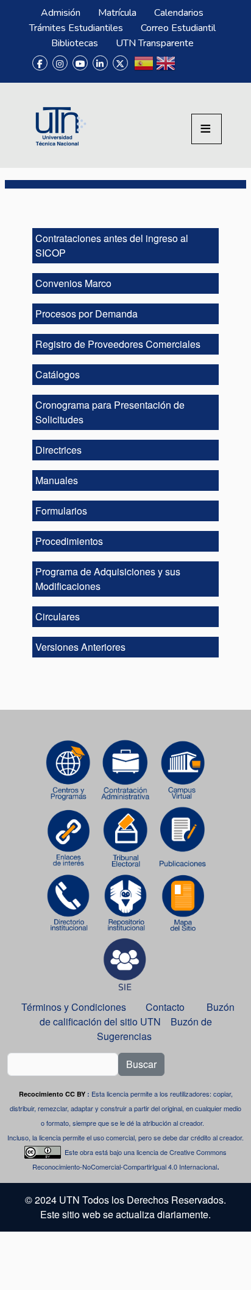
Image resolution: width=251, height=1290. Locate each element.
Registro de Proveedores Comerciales (117, 344)
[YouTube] (80, 63)
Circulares (57, 616)
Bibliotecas (74, 43)
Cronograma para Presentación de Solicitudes (110, 412)
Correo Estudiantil (178, 28)
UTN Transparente (155, 43)
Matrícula (117, 12)
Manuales (56, 480)
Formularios (61, 511)
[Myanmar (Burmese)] (187, 68)
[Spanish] (144, 68)
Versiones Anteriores (80, 647)
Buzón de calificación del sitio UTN (137, 1014)
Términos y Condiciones (73, 1007)
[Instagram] (60, 63)
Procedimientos (69, 541)
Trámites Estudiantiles (76, 28)
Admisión (60, 12)
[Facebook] (40, 63)
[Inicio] (59, 125)
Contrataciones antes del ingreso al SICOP (111, 245)
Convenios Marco (73, 283)
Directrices (58, 450)
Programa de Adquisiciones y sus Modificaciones (107, 578)
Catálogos (57, 374)
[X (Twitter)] (120, 63)
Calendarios (178, 12)
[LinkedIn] (100, 63)
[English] (165, 68)
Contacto (165, 1007)
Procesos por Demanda (86, 314)
